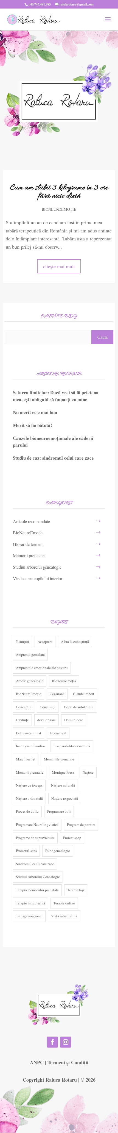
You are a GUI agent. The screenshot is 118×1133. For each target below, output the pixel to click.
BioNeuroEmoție (59, 209)
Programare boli (59, 811)
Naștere (88, 772)
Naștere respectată (64, 798)
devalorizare (46, 719)
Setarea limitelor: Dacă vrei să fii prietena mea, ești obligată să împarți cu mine (56, 396)
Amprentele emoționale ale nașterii (42, 667)
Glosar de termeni (28, 544)
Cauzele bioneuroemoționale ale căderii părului (53, 441)
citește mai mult (59, 266)
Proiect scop (72, 837)
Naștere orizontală (29, 798)
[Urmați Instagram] (65, 1042)
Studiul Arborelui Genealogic (38, 876)
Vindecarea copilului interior (37, 578)
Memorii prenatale (28, 555)
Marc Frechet (25, 759)
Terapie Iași (75, 889)
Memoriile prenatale (59, 759)
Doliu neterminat (28, 733)
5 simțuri (22, 641)
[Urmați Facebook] (52, 1042)
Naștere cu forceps (29, 785)
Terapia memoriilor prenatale (37, 889)
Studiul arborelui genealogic (37, 567)
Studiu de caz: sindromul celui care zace (53, 457)
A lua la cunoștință (75, 641)
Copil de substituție (78, 706)
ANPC (37, 1062)
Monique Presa (63, 772)
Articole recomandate (31, 521)
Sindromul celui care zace (35, 863)
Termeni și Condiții (67, 1062)
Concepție (23, 706)
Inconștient (58, 733)
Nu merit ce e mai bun (35, 412)
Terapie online (64, 903)
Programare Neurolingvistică (37, 824)
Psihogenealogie (57, 850)
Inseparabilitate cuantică (72, 745)
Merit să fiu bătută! (32, 425)
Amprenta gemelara (30, 654)
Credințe (22, 719)
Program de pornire (81, 824)
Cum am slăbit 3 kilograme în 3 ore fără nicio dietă (59, 192)
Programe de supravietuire (35, 837)
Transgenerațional (29, 915)
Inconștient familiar (30, 745)
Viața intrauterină (64, 915)
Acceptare (45, 641)
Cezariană (57, 693)
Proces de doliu (27, 811)
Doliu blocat (73, 719)
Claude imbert (83, 693)
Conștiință (47, 706)
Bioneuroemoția (64, 680)
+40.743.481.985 (39, 4)
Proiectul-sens (26, 850)
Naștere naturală (63, 785)
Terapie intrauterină (30, 903)
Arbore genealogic (29, 680)
